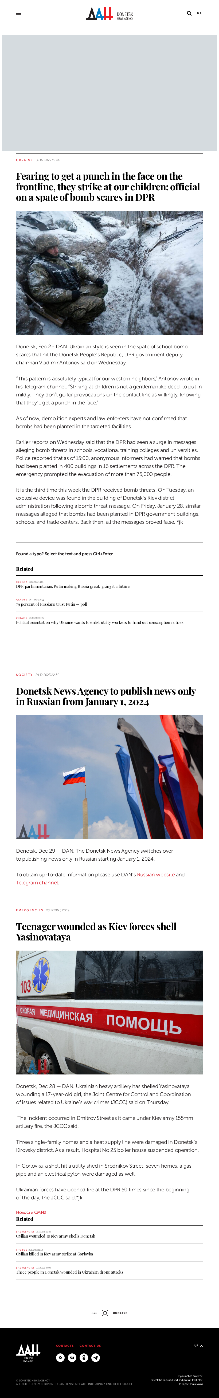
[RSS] (60, 1357)
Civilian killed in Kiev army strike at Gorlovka (54, 1254)
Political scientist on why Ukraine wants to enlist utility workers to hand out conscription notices (99, 622)
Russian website (156, 875)
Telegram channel (37, 883)
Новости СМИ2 (31, 1212)
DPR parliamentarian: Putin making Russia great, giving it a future (73, 586)
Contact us (90, 1346)
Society (21, 582)
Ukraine (24, 160)
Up (196, 1345)
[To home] (109, 13)
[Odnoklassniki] (84, 1357)
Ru (200, 13)
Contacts (65, 1346)
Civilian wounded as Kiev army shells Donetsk (55, 1236)
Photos (21, 1250)
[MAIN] (95, 1357)
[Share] (6, 323)
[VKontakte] (72, 1357)
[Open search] (189, 13)
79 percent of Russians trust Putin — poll (51, 604)
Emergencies (30, 910)
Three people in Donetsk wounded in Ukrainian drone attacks (69, 1272)
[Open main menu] (18, 13)
